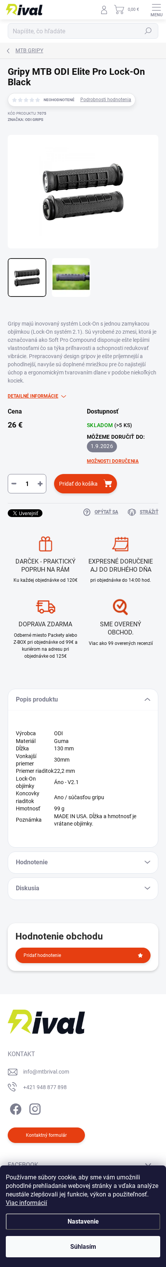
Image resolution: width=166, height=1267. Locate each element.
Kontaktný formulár (46, 1135)
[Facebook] (14, 1107)
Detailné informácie (33, 396)
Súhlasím (83, 1246)
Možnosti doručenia (113, 461)
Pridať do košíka (78, 484)
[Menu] (156, 9)
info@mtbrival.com (46, 1072)
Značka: (25, 119)
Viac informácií (26, 1203)
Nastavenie (83, 1221)
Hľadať (148, 31)
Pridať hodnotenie (42, 955)
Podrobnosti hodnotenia (105, 99)
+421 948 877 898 (45, 1087)
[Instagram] (34, 1107)
